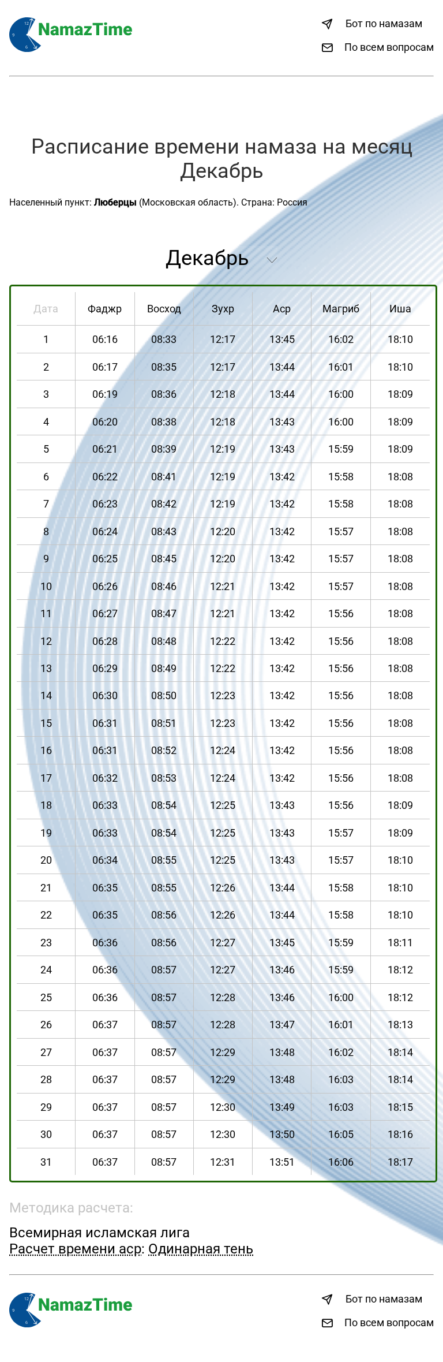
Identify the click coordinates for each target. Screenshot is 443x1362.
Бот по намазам (384, 23)
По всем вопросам (389, 47)
